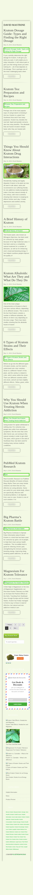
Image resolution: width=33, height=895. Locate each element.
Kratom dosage (17, 822)
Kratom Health (24, 822)
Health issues (17, 814)
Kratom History (9, 824)
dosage (23, 812)
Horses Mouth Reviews (19, 854)
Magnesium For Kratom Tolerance (15, 572)
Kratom (23, 817)
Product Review (10, 799)
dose (27, 812)
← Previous (9, 624)
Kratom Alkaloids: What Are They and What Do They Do (16, 276)
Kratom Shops (24, 834)
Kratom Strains (9, 837)
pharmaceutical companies (12, 844)
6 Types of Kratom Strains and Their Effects (16, 345)
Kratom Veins (15, 839)
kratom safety (17, 834)
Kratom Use (9, 839)
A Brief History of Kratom (15, 220)
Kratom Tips (23, 837)
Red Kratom (9, 846)
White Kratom (9, 849)
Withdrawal (16, 849)
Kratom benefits (15, 819)
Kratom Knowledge (19, 827)
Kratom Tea (16, 837)
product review (23, 844)
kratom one (17, 832)
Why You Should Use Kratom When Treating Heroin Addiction (16, 405)
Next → (15, 628)
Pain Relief (25, 842)
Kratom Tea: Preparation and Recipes (14, 92)
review (14, 846)
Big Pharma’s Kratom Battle (13, 518)
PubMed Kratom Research (14, 464)
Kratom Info (16, 824)
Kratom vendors (23, 839)
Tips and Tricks (20, 846)
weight (25, 846)
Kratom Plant (24, 832)
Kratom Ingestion (10, 827)
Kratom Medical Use (22, 829)
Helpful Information (11, 792)
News (7, 796)
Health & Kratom (10, 814)
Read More (11, 76)
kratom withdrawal (10, 842)
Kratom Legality (12, 829)
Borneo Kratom (9, 812)
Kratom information (24, 824)
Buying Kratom (17, 812)
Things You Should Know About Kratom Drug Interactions (16, 152)
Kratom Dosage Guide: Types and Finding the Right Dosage (15, 36)
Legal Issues (18, 842)
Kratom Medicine (10, 832)
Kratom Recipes (10, 834)
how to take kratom (16, 817)
